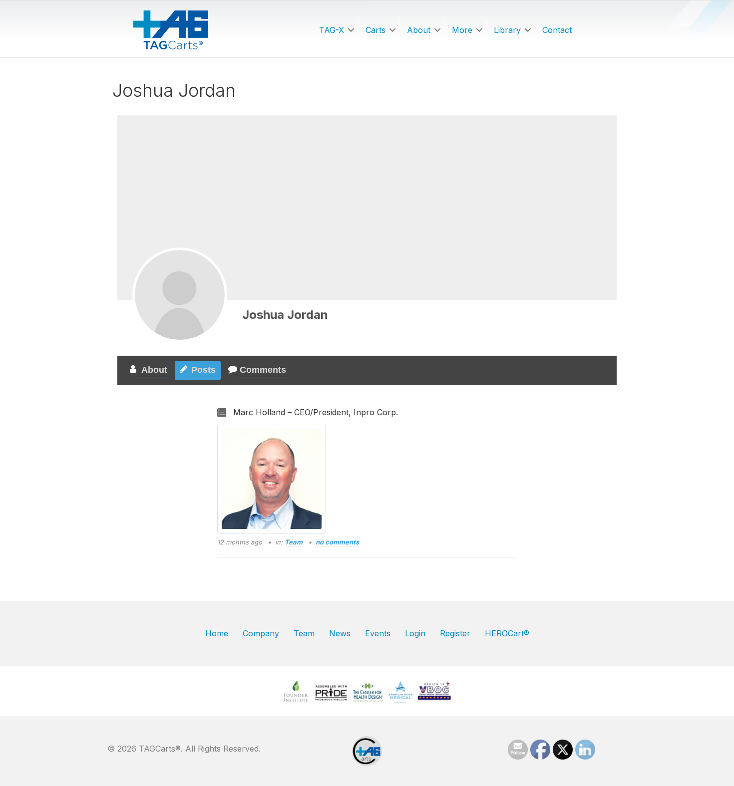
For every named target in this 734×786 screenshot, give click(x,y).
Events (377, 633)
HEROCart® (507, 633)
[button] (351, 30)
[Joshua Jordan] (179, 295)
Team (294, 542)
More (462, 30)
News (340, 633)
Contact (557, 30)
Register (455, 633)
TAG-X (331, 30)
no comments (337, 542)
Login (415, 633)
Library (507, 30)
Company (261, 633)
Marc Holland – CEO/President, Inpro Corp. (315, 412)
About (418, 30)
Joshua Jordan (285, 314)
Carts (375, 30)
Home (216, 633)
